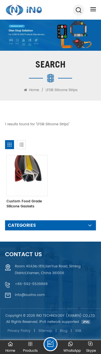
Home (33, 90)
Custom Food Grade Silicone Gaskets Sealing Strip (24, 204)
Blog (63, 331)
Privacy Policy (19, 331)
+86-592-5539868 (31, 284)
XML (78, 331)
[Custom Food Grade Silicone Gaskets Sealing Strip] (27, 175)
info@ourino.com (30, 295)
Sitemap (45, 331)
